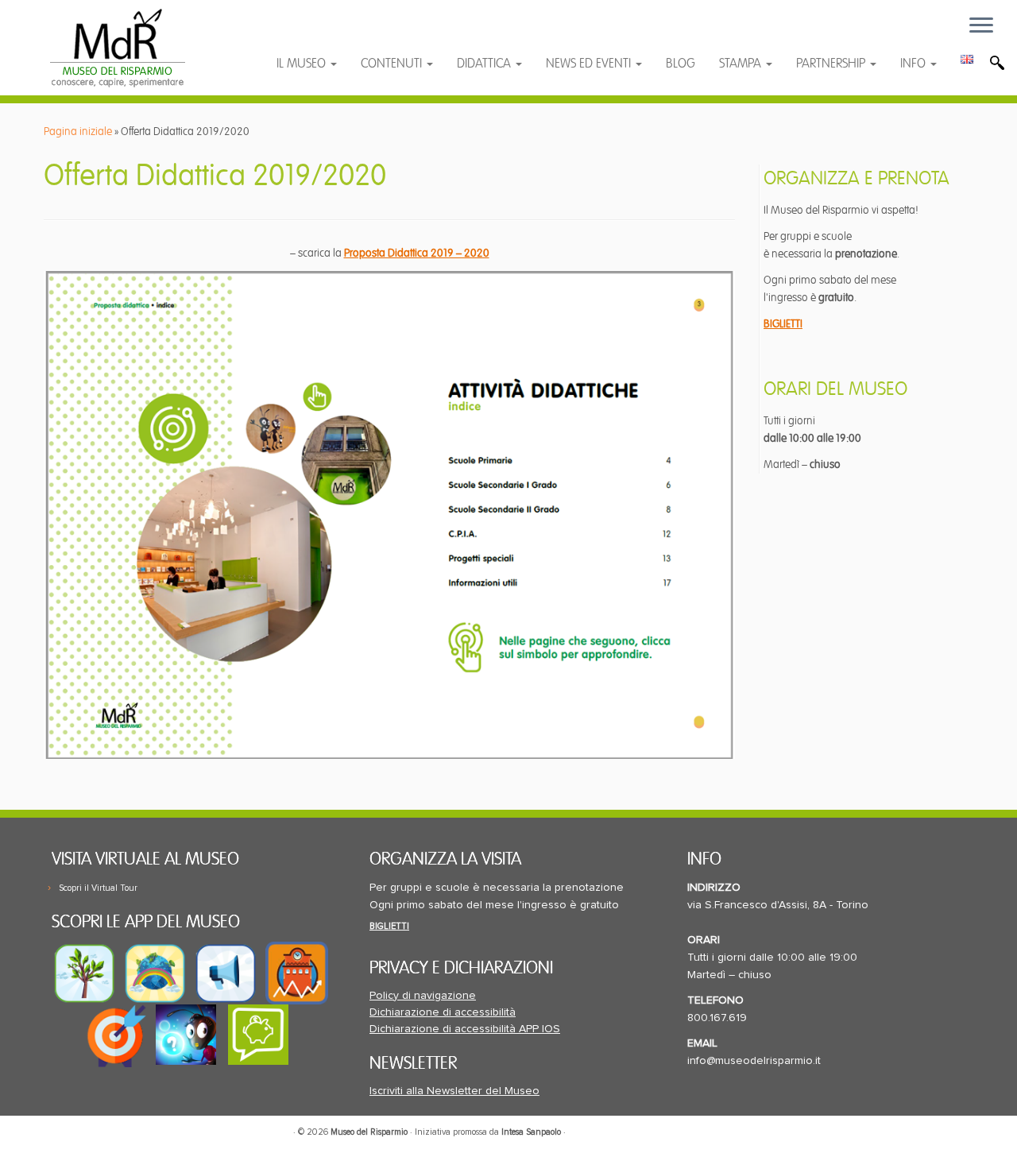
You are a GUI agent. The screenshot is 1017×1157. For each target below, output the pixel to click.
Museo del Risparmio (369, 1132)
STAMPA (741, 64)
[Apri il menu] (981, 26)
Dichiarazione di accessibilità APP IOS (464, 1029)
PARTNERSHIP (832, 64)
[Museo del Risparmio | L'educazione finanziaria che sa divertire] (117, 47)
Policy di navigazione (422, 995)
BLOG (680, 64)
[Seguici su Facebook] (304, 34)
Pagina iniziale (78, 131)
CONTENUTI (393, 64)
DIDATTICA (485, 64)
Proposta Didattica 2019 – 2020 (416, 253)
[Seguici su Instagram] (397, 34)
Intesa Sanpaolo (531, 1132)
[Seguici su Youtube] (335, 34)
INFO (914, 64)
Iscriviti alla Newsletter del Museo (454, 1091)
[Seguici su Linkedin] (367, 34)
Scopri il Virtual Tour (98, 888)
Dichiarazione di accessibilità (442, 1012)
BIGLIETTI (783, 324)
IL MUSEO (302, 64)
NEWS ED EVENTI (590, 64)
